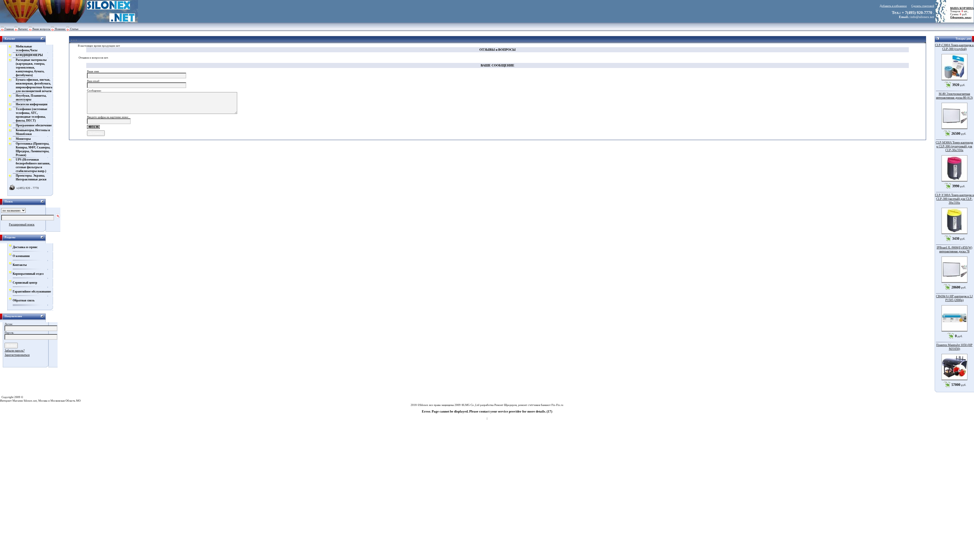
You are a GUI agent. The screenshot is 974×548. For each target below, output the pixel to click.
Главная (9, 28)
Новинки (60, 28)
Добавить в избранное (893, 5)
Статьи (74, 28)
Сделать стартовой (922, 5)
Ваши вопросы (41, 28)
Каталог (23, 28)
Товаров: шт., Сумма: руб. (960, 11)
